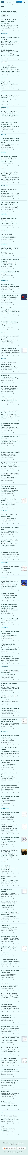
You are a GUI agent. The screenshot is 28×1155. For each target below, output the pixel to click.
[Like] (2, 30)
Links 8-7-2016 (6, 1015)
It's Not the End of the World (10, 708)
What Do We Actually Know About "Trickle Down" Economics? (9, 21)
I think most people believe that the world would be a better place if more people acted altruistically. (10, 531)
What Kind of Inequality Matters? (8, 499)
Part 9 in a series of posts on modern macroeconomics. (8, 675)
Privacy (18, 1143)
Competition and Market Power (9, 774)
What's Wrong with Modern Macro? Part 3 (9, 851)
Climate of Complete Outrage (10, 452)
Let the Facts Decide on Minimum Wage (8, 363)
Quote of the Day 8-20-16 (9, 936)
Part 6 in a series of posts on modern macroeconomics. (8, 800)
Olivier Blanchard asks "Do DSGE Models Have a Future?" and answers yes (9, 985)
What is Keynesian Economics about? (8, 299)
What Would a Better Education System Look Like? (10, 51)
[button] (2, 5)
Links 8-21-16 (5, 925)
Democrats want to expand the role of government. (10, 951)
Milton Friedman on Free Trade (8, 877)
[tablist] (5, 15)
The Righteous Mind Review (10, 112)
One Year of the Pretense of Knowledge (9, 337)
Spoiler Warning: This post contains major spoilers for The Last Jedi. (10, 222)
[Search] (25, 15)
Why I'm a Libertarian (8, 593)
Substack (6, 1152)
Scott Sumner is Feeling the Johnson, (8, 1018)
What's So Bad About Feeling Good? (10, 528)
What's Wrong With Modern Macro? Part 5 (10, 813)
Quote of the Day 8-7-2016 (9, 1026)
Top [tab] (7, 15)
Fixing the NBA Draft (7, 284)
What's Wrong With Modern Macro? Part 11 (10, 567)
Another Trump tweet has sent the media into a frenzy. (10, 144)
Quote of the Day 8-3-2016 (9, 1069)
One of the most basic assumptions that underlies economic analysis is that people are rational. (10, 752)
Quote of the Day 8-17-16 (9, 959)
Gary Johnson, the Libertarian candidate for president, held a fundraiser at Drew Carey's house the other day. (9, 1104)
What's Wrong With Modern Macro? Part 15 (10, 424)
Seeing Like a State (7, 308)
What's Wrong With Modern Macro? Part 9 (10, 671)
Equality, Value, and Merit (9, 463)
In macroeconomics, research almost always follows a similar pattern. (9, 263)
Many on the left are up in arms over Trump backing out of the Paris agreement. (10, 378)
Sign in (25, 2)
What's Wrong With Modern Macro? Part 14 (10, 474)
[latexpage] (4, 252)
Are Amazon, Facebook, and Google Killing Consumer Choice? (10, 173)
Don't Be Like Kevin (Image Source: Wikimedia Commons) (10, 788)
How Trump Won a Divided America (9, 696)
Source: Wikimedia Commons (8, 621)
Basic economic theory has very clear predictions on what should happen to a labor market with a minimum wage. (9, 367)
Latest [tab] (3, 15)
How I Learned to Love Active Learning (10, 38)
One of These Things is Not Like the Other (9, 582)
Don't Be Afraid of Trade (8, 348)
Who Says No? (5, 375)
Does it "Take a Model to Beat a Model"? (10, 96)
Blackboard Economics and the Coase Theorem (9, 203)
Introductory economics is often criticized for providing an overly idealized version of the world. (9, 206)
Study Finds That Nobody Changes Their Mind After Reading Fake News (9, 606)
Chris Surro (10, 28)
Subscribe (19, 2)
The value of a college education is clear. (10, 84)
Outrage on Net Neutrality (9, 386)
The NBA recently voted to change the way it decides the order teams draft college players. (10, 287)
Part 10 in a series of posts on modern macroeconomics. (8, 635)
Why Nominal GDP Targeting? (7, 890)
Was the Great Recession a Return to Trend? (9, 825)
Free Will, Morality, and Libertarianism (8, 645)
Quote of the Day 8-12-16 (9, 994)
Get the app (21, 1148)
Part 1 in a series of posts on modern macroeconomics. (8, 974)
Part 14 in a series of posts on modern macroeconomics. (8, 478)
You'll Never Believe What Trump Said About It (9, 610)
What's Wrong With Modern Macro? (10, 412)
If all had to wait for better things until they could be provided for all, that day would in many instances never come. (10, 938)
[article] (14, 25)
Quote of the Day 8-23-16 (9, 902)
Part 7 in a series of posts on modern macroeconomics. (8, 764)
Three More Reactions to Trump (9, 684)
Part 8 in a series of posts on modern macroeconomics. (8, 739)
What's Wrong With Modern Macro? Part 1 (10, 971)
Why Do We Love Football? (9, 552)
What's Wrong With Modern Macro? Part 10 (10, 632)
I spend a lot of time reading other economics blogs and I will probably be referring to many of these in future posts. (10, 1093)
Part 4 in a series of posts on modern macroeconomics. (8, 841)
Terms (22, 1143)
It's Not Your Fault (6, 1004)
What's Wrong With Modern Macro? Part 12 (10, 541)
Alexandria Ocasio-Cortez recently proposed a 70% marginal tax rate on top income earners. (10, 70)
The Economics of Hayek (9, 1116)
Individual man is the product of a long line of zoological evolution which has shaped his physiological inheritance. (10, 996)
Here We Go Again (7, 234)
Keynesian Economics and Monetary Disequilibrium (9, 296)
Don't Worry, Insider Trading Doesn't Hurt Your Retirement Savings (10, 140)
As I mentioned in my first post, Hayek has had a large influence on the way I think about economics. (10, 1118)
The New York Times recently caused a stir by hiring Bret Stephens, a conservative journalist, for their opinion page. (10, 454)
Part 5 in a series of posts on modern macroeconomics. (8, 816)
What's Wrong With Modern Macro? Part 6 (10, 797)
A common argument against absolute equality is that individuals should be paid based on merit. (10, 465)
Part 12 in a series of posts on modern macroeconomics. (8, 544)
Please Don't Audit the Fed (9, 619)
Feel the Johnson (6, 1102)
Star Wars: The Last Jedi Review (9, 219)
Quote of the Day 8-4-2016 (9, 1048)
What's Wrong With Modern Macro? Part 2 (10, 913)
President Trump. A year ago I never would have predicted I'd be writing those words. (10, 711)
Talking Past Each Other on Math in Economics (9, 249)
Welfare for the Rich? (7, 397)
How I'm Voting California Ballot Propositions (9, 720)
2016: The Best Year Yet (8, 1058)
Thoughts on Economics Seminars (8, 190)
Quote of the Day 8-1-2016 (9, 1080)
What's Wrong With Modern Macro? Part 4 (10, 838)
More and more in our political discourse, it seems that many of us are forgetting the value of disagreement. (10, 114)
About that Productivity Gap (10, 1037)
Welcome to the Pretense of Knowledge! (8, 1129)
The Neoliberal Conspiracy (9, 322)
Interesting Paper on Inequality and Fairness (8, 487)
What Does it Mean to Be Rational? (9, 748)
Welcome (4, 1127)
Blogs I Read (5, 1091)
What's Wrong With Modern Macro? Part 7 (10, 761)
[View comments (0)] (8, 30)
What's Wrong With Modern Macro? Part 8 (10, 736)
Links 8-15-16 (5, 983)
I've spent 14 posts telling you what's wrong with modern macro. (10, 428)
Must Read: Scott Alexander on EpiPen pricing (9, 868)
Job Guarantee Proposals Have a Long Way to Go (9, 157)
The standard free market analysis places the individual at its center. (10, 659)
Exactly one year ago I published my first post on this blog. (9, 340)
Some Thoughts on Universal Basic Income (10, 437)
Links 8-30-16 (5, 866)
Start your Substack (10, 1148)
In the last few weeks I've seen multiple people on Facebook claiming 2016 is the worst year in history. (10, 1061)
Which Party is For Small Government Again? (8, 948)
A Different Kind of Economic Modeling (10, 260)
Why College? (5, 82)
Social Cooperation (7, 656)
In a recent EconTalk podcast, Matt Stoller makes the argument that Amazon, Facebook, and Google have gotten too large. (10, 178)
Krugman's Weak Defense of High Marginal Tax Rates (10, 67)
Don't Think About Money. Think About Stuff (9, 123)
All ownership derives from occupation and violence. (8, 904)
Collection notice (14, 1144)
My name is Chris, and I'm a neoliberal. (8, 324)
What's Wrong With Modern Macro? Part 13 (10, 515)
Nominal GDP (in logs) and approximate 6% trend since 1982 (10, 893)
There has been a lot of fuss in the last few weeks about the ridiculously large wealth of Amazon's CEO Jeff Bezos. (10, 127)
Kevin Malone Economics (9, 785)
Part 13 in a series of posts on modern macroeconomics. (8, 519)
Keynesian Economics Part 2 (10, 272)
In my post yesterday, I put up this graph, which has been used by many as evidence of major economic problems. (10, 1039)
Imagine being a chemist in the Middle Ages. (9, 100)
